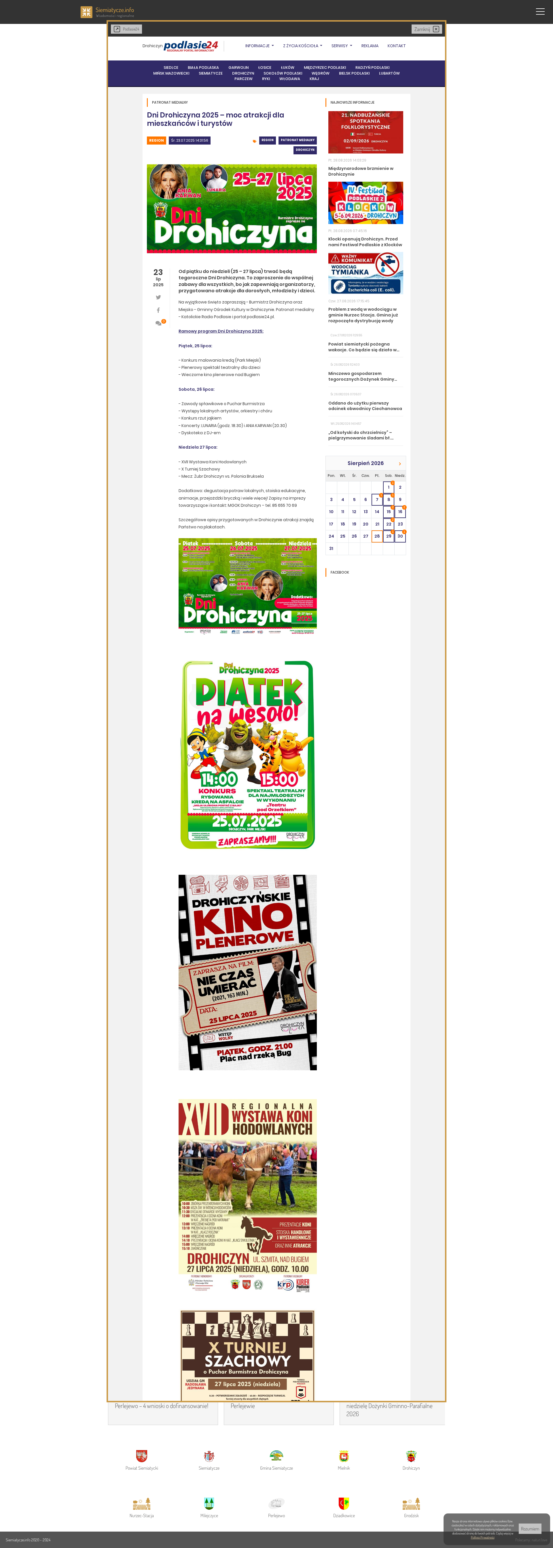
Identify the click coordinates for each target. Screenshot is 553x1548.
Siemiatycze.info (18, 1539)
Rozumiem (530, 1529)
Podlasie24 (131, 28)
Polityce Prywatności (483, 1537)
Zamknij (422, 29)
